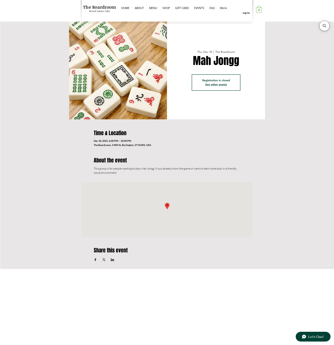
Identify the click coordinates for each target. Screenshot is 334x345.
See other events (216, 84)
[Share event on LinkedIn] (112, 259)
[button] (259, 9)
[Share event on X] (104, 259)
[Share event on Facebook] (95, 259)
